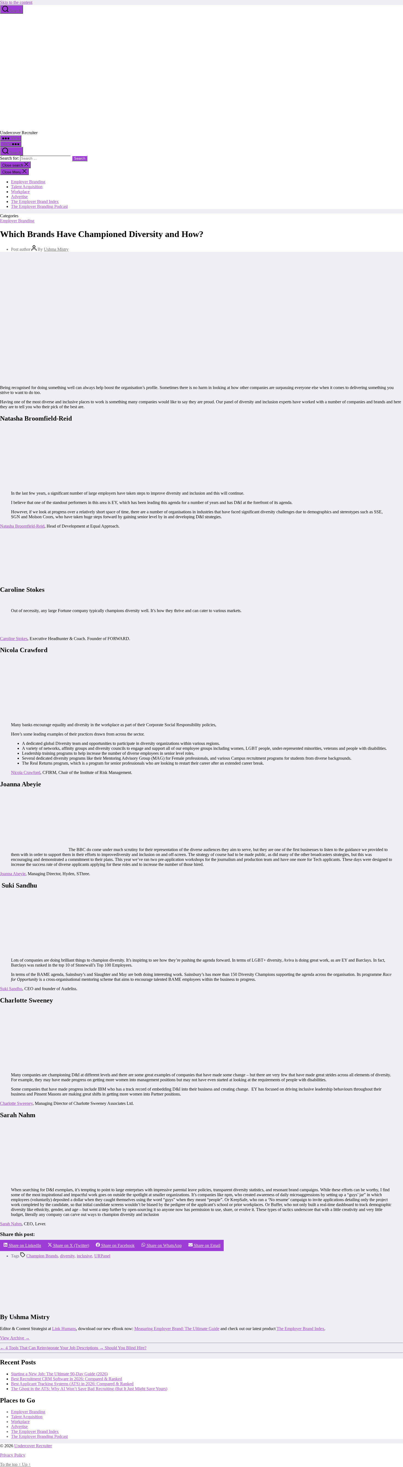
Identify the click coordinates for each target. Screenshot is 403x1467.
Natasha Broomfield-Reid (22, 526)
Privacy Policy (12, 1455)
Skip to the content (16, 2)
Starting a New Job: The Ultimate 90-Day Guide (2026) (59, 1374)
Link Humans (64, 1328)
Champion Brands (42, 1256)
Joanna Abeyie (12, 873)
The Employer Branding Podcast (39, 206)
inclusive (84, 1256)
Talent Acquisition (26, 186)
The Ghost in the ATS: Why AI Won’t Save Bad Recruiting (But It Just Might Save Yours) (89, 1388)
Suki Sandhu (11, 988)
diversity (67, 1256)
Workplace (20, 191)
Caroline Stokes (13, 638)
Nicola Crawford (25, 772)
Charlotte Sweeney (16, 1103)
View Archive (15, 1338)
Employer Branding (28, 181)
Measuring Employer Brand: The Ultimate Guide (176, 1328)
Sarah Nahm (11, 1223)
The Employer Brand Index (35, 201)
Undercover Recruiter (33, 1445)
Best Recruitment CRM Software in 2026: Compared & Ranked (66, 1378)
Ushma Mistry (56, 249)
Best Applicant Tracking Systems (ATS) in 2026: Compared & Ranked (72, 1383)
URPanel (102, 1256)
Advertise (19, 196)
